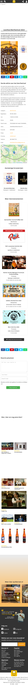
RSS (16, 633)
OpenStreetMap (19, 162)
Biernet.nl (5, 682)
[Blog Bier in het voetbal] (7, 518)
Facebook (6, 629)
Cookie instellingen (5, 657)
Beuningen (20, 190)
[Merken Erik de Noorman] (7, 482)
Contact (3, 651)
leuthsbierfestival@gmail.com (17, 142)
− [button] (2, 149)
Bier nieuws (17, 653)
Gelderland (13, 136)
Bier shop (16, 654)
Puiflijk (10, 223)
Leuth (11, 133)
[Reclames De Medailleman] (20, 518)
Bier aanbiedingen (18, 651)
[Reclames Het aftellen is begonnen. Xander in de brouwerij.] (7, 446)
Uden (9, 331)
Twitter (5, 633)
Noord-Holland (17, 304)
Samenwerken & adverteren (5, 655)
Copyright (3, 665)
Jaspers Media (21, 682)
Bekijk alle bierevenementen (15, 339)
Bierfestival (13, 110)
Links (2, 666)
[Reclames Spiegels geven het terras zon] (20, 482)
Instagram (18, 629)
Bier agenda (17, 656)
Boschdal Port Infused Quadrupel (18, 667)
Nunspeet (5, 190)
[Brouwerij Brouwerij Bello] (20, 446)
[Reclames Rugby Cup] (14, 500)
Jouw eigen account (6, 667)
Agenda (3, 4)
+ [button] (2, 147)
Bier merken (17, 650)
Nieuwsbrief (4, 669)
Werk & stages (5, 653)
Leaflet (14, 162)
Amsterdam (9, 304)
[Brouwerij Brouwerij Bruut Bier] (14, 536)
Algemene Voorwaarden (4, 662)
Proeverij (13, 248)
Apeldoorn (10, 250)
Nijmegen (10, 278)
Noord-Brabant (15, 331)
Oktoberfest (13, 302)
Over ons (3, 650)
